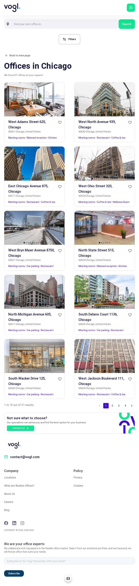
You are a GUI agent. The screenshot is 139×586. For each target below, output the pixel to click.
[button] (131, 8)
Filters (72, 39)
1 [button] (106, 405)
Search (126, 24)
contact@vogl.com (25, 457)
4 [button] (125, 405)
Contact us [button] (19, 428)
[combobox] (65, 24)
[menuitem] (68, 578)
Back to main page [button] (19, 55)
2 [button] (112, 405)
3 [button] (119, 405)
